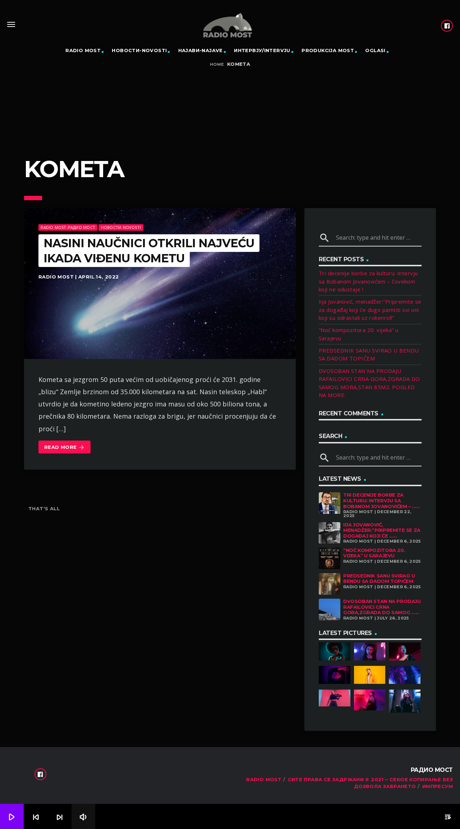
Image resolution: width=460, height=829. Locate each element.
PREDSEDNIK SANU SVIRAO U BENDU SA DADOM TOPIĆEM (379, 578)
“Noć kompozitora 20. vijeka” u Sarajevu (374, 553)
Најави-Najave (200, 50)
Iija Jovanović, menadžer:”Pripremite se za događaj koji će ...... (381, 530)
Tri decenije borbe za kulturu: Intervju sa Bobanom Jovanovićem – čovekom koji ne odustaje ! (368, 281)
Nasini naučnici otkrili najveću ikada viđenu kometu (148, 250)
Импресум (437, 786)
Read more (64, 447)
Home (217, 64)
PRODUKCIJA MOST (328, 50)
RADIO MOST (83, 50)
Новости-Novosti (139, 50)
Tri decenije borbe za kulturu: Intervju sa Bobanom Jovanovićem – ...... (381, 500)
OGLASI (375, 50)
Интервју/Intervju (262, 50)
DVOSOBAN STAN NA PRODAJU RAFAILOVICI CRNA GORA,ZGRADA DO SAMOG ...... (382, 606)
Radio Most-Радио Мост (68, 227)
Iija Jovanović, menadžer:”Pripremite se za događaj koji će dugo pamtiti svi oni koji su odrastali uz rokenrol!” (370, 309)
